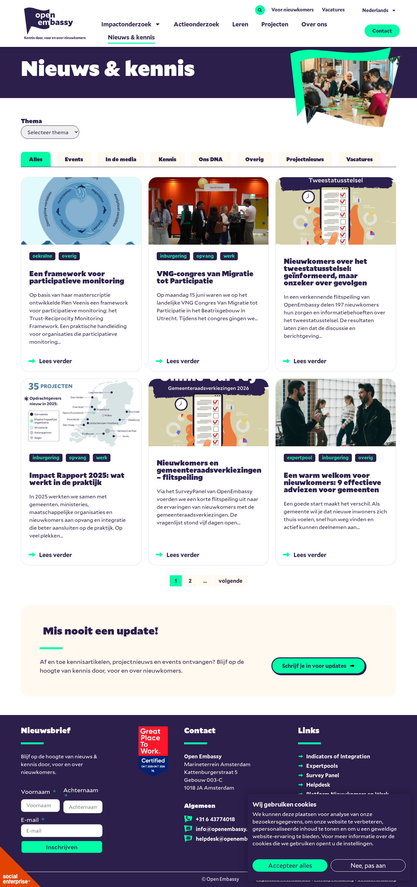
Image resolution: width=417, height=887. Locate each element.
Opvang (205, 256)
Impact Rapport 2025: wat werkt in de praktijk (76, 478)
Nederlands (375, 10)
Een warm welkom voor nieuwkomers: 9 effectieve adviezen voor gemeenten (332, 482)
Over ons (314, 24)
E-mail (30, 820)
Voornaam (36, 792)
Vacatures (333, 10)
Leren (240, 24)
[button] (260, 10)
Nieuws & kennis (131, 37)
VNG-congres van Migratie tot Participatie (205, 277)
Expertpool (299, 457)
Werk (229, 256)
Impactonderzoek (126, 24)
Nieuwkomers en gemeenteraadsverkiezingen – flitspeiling (209, 470)
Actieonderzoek (196, 24)
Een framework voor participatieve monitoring (76, 277)
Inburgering (173, 256)
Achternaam (80, 790)
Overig (69, 256)
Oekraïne (42, 256)
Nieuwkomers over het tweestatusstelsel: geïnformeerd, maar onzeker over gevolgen (325, 271)
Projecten (274, 24)
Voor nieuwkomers (292, 10)
